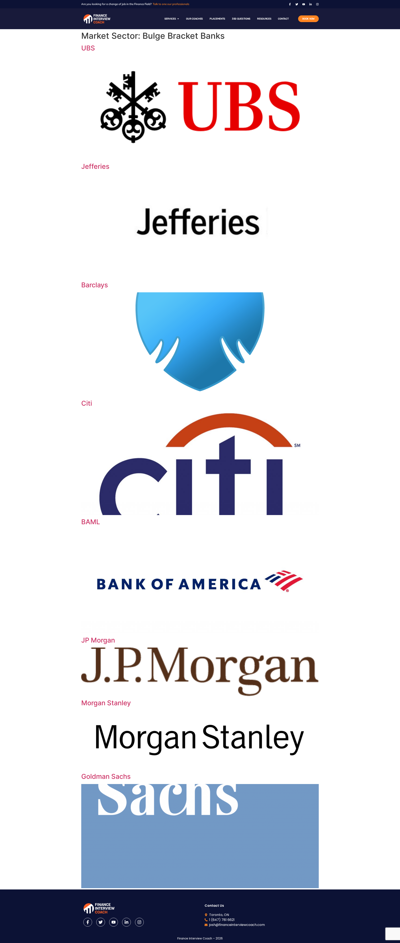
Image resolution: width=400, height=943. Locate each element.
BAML (90, 522)
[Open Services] (178, 19)
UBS (88, 48)
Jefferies (95, 166)
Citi (86, 403)
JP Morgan (98, 640)
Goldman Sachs (106, 776)
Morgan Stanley (106, 703)
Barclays (94, 285)
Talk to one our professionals (171, 4)
